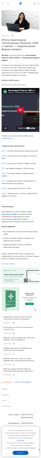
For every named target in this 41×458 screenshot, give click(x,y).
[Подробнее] (20, 276)
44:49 (4, 188)
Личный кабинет (24, 382)
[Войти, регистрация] (38, 3)
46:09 (4, 193)
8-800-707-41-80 (27, 415)
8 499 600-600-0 (27, 417)
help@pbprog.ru (8, 138)
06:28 (4, 163)
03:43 (3, 151)
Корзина (8, 382)
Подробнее (20, 440)
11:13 (3, 168)
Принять (20, 453)
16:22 (3, 181)
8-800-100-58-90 (27, 423)
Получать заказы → (9, 264)
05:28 (3, 156)
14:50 (3, 173)
